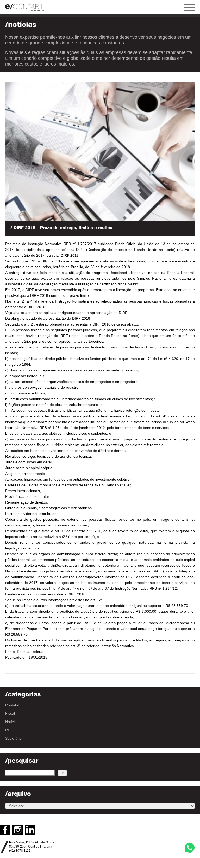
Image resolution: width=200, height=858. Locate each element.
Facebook (5, 830)
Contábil (12, 705)
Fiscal (10, 713)
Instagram (17, 830)
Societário (13, 738)
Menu (189, 7)
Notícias (11, 722)
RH (7, 730)
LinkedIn (30, 830)
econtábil (27, 7)
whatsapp (189, 847)
